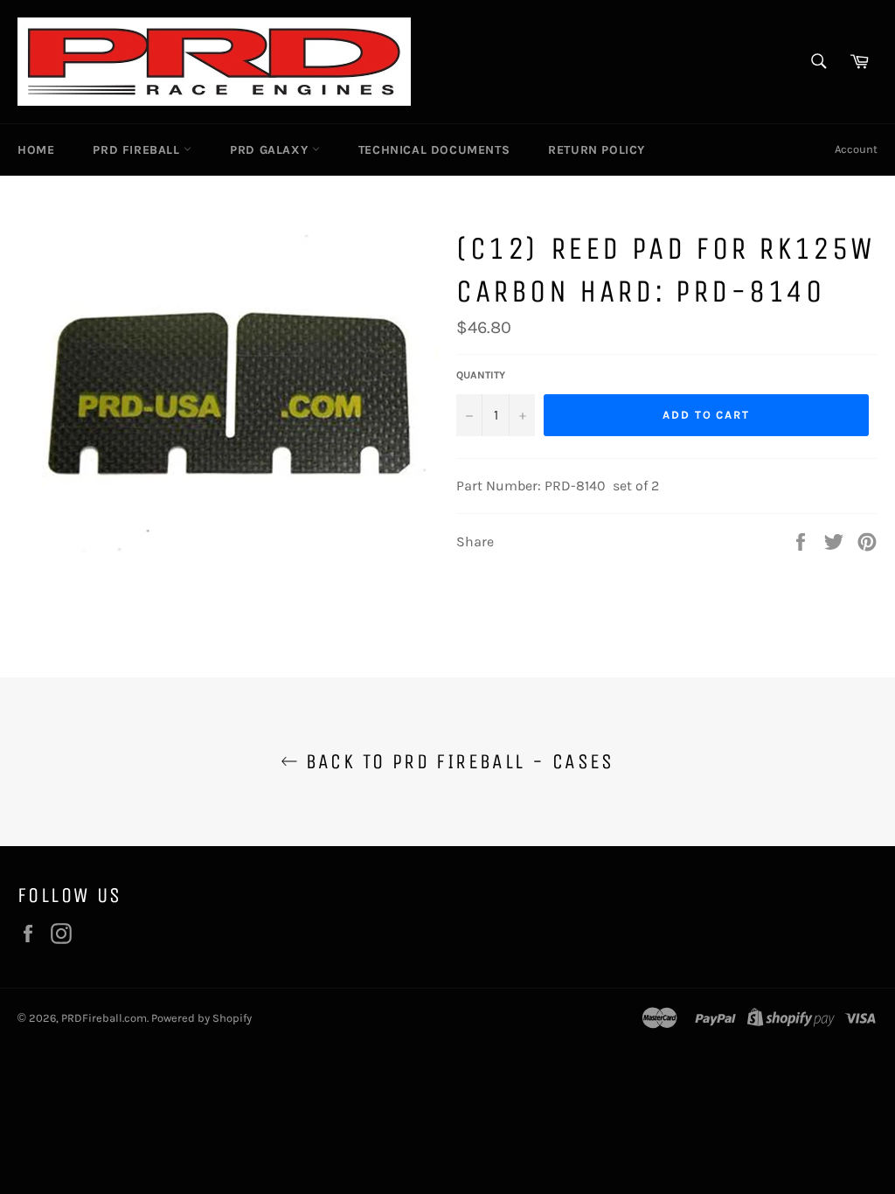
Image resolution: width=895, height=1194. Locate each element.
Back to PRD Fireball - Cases (456, 761)
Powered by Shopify (201, 1017)
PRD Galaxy (271, 149)
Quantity (480, 375)
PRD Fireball (138, 149)
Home (35, 149)
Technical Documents (434, 149)
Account (856, 149)
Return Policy (596, 149)
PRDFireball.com (104, 1017)
